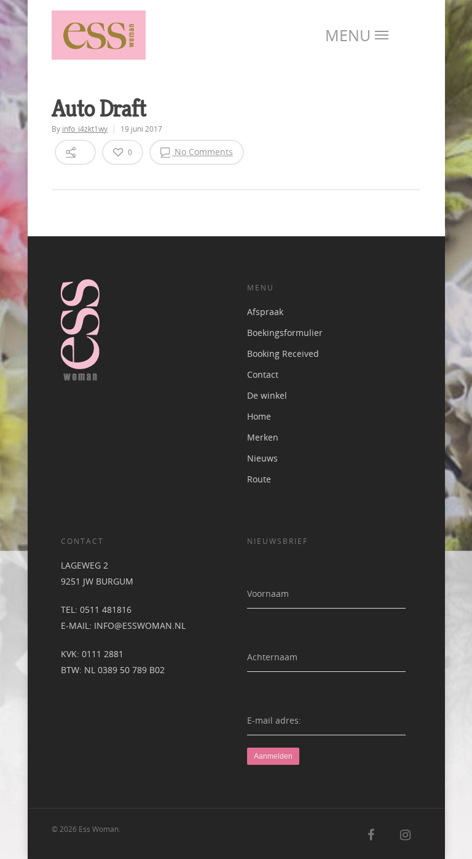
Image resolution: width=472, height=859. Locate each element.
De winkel (267, 395)
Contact (262, 374)
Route (259, 479)
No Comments (202, 152)
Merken (262, 437)
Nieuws (262, 458)
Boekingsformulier (285, 332)
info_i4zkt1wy (85, 129)
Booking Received (283, 353)
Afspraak (265, 312)
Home (259, 416)
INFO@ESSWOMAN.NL (140, 625)
